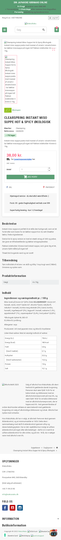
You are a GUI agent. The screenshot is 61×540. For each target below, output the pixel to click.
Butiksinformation (14, 525)
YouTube (12, 508)
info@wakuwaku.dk (10, 494)
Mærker (7, 128)
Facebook (5, 508)
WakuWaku (22, 531)
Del (10, 187)
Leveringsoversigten (23, 159)
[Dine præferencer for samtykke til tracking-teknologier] (5, 535)
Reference (9, 131)
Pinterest (50, 187)
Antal (9, 169)
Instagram (20, 508)
